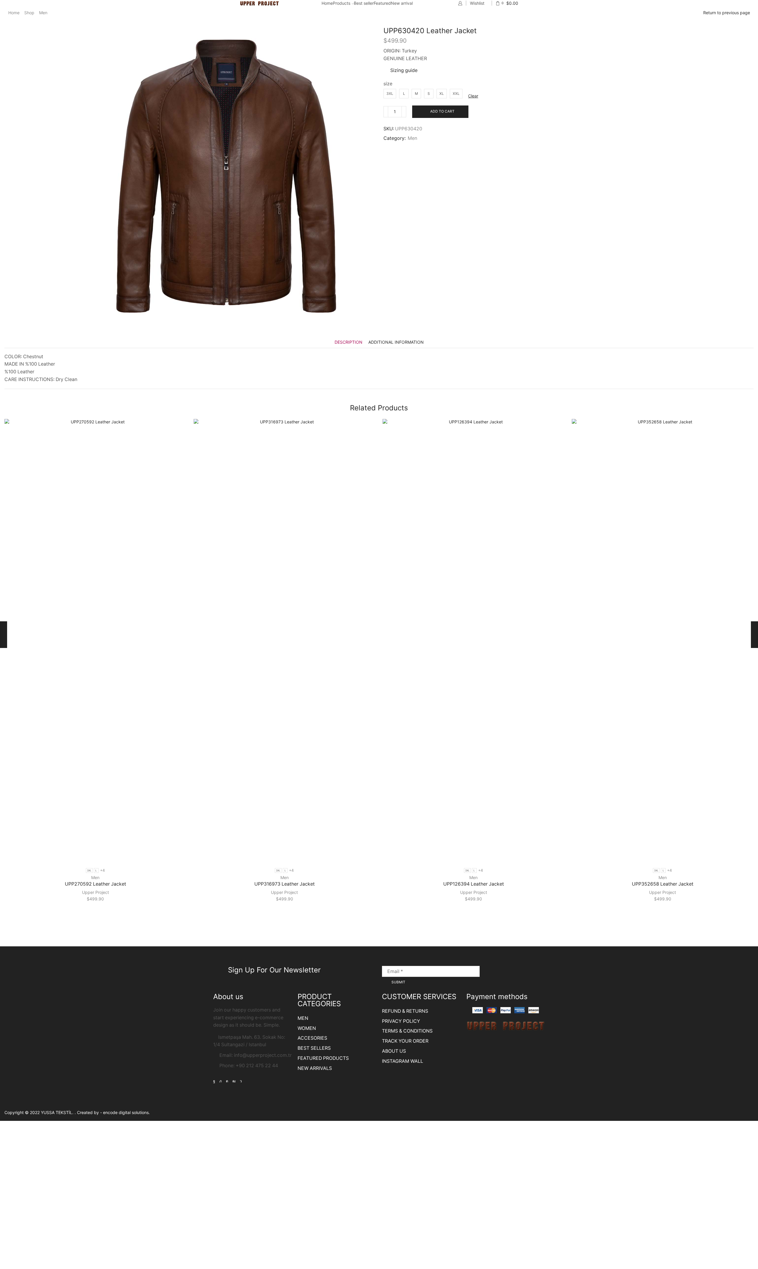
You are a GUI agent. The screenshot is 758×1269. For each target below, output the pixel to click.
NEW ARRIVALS (315, 1068)
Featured (382, 3)
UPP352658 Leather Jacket (662, 884)
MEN (303, 1018)
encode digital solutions (126, 1112)
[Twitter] (220, 1081)
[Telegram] (241, 1081)
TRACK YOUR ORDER (405, 1041)
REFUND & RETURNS (405, 1011)
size (387, 84)
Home (327, 3)
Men (43, 12)
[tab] (348, 342)
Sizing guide (403, 70)
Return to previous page (726, 12)
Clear (473, 95)
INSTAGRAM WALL (402, 1061)
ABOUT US (394, 1051)
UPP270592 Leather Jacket (95, 884)
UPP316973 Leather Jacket (284, 884)
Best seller (364, 3)
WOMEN (307, 1028)
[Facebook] (214, 1081)
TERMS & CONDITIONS (407, 1031)
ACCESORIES (312, 1038)
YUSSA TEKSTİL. (58, 1112)
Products (341, 3)
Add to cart (442, 111)
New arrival (402, 3)
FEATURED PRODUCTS (323, 1058)
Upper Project (95, 892)
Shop (29, 12)
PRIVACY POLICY (401, 1021)
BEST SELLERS (314, 1048)
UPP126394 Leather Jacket (473, 884)
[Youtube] (234, 1081)
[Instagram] (227, 1081)
